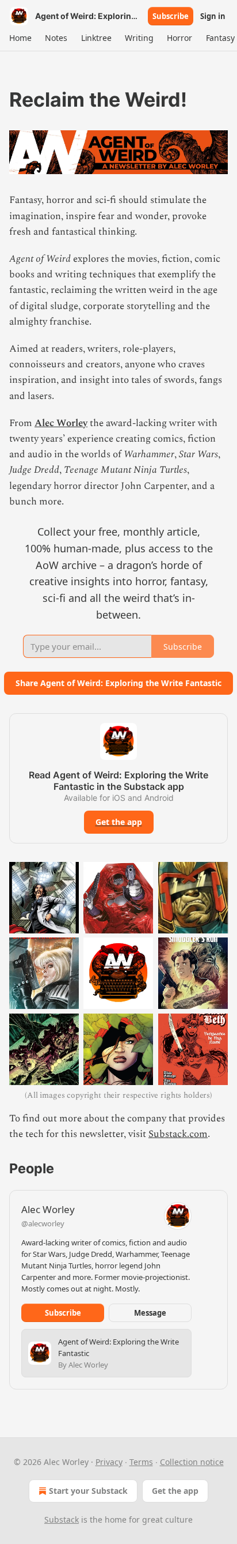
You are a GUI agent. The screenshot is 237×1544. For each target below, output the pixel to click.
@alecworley (42, 1223)
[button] (20, 38)
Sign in (212, 16)
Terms (141, 1461)
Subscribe (170, 16)
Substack (61, 1519)
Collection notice (192, 1461)
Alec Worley (61, 423)
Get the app (118, 821)
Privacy (109, 1461)
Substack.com (178, 1134)
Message (150, 1313)
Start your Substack (88, 1490)
